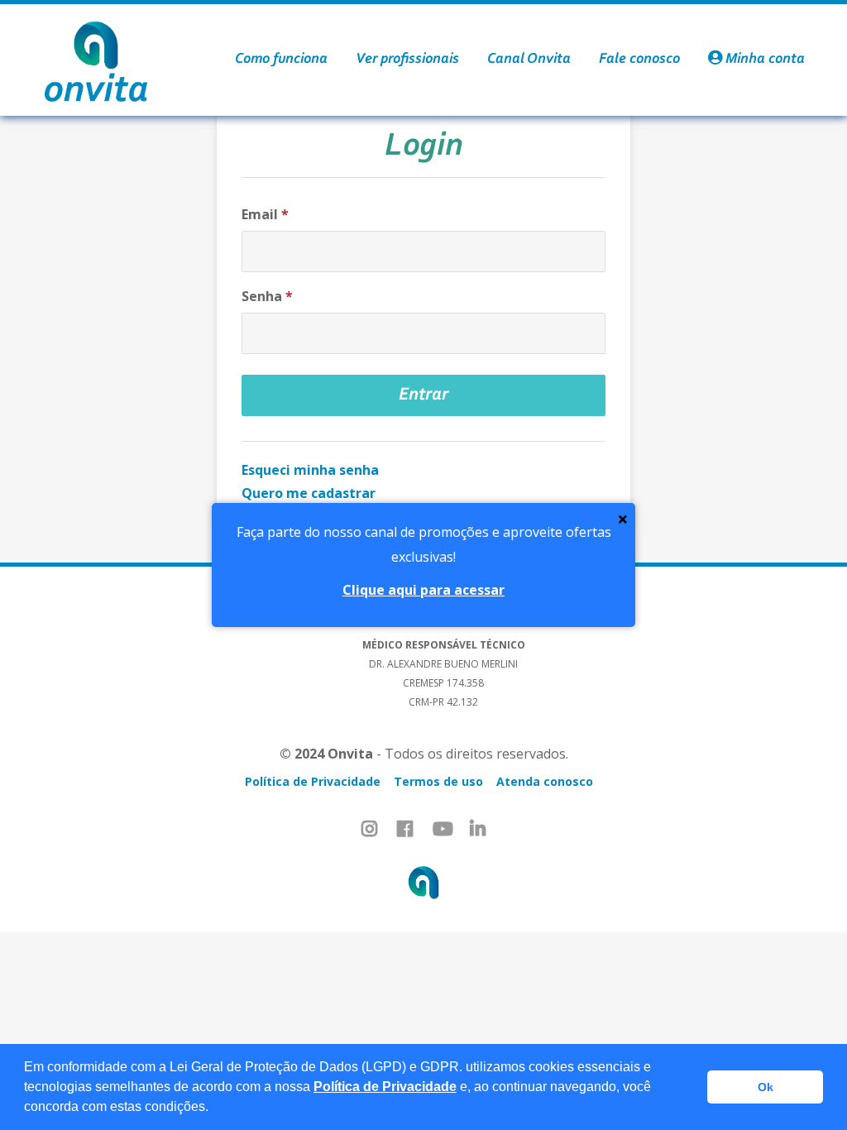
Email (265, 214)
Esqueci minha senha (310, 470)
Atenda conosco (544, 781)
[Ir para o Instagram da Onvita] (369, 828)
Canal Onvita (529, 59)
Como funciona (281, 59)
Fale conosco (639, 59)
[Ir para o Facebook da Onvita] (405, 828)
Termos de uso (438, 781)
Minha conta (763, 59)
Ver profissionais (407, 59)
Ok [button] (765, 1087)
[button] (214, 1108)
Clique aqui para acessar (423, 590)
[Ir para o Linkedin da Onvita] (478, 828)
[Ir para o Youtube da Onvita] (443, 828)
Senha (267, 296)
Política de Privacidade (385, 1087)
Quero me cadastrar (309, 493)
